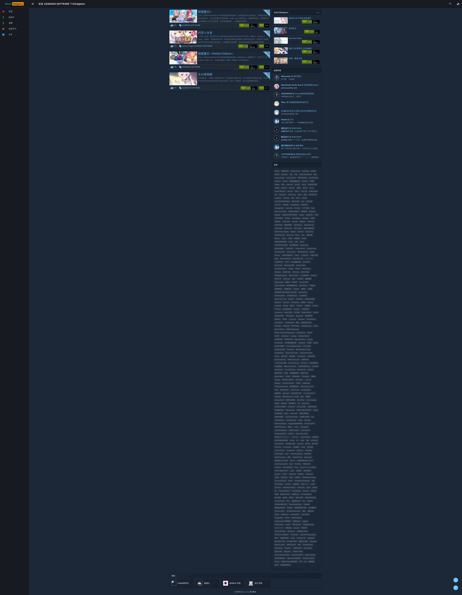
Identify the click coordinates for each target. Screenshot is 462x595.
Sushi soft (289, 208)
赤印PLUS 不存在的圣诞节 (300, 18)
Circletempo (279, 343)
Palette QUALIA (296, 518)
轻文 (315, 174)
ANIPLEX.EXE (279, 316)
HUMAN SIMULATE (281, 504)
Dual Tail (300, 232)
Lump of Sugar (187, 46)
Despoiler (288, 548)
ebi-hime (277, 181)
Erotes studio (313, 191)
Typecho (246, 592)
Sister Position (305, 437)
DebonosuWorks (300, 339)
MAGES (313, 171)
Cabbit (304, 238)
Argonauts (299, 316)
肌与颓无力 (292, 403)
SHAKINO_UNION (287, 380)
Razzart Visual (306, 312)
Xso (312, 417)
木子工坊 (278, 205)
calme (302, 242)
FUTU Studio (295, 326)
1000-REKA (305, 309)
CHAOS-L (299, 306)
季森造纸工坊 (296, 501)
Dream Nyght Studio (281, 471)
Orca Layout (287, 447)
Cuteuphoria (279, 518)
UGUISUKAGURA (310, 497)
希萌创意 (278, 221)
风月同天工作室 (280, 349)
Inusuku (310, 339)
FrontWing (305, 171)
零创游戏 (304, 211)
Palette (277, 184)
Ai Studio (278, 309)
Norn (312, 208)
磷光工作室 (295, 201)
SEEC (291, 477)
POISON (312, 285)
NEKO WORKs (302, 178)
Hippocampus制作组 (294, 558)
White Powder (293, 275)
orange (315, 410)
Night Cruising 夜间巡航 (289, 561)
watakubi (300, 444)
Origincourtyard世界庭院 (283, 521)
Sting (276, 258)
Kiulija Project (300, 265)
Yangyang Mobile (280, 433)
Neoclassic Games (306, 353)
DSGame (290, 508)
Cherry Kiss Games (305, 174)
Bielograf (278, 383)
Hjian (287, 454)
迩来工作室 (299, 497)
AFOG (303, 447)
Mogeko (291, 299)
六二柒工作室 (301, 407)
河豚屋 (303, 302)
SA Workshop (279, 353)
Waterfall (307, 504)
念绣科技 (307, 306)
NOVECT (295, 282)
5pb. (291, 174)
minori (311, 188)
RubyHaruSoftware (295, 504)
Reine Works (279, 370)
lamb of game (291, 178)
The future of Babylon (282, 534)
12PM (290, 238)
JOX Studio (299, 380)
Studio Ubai (309, 232)
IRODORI (284, 403)
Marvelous (290, 349)
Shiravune (290, 235)
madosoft (289, 184)
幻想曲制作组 (279, 410)
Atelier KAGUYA (280, 285)
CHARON (300, 279)
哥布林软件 (308, 316)
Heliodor (313, 491)
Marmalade (278, 228)
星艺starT (284, 477)
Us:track (315, 306)
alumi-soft (294, 413)
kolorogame (304, 427)
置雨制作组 (278, 289)
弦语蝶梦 (296, 447)
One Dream (294, 534)
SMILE (313, 376)
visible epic (309, 474)
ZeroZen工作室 (292, 541)
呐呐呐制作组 (294, 373)
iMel (292, 198)
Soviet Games (311, 319)
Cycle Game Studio (292, 417)
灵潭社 (312, 181)
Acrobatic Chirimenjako (308, 534)
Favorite (294, 221)
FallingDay (310, 538)
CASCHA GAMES (280, 407)
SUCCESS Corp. (292, 295)
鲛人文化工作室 (280, 541)
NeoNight (278, 326)
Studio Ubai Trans (280, 299)
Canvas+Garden (285, 258)
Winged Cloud (295, 171)
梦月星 (307, 444)
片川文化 (288, 484)
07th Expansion (280, 295)
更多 (318, 13)
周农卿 (310, 289)
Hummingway (311, 400)
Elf (275, 491)
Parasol (277, 380)
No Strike (297, 208)
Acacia (292, 440)
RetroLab (307, 420)
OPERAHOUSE (290, 444)
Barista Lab (285, 514)
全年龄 (277, 171)
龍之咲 (312, 252)
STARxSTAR (288, 339)
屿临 (299, 545)
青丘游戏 (310, 447)
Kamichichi (305, 403)
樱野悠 (288, 282)
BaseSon (277, 319)
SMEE (312, 218)
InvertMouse (296, 218)
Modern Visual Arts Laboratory (285, 333)
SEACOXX (304, 205)
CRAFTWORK (312, 407)
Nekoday (278, 396)
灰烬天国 (309, 201)
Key (296, 174)
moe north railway (302, 433)
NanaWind (306, 262)
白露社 (298, 188)
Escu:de (310, 501)
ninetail (304, 198)
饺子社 (290, 481)
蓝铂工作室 (278, 551)
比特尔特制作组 (280, 558)
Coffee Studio (279, 524)
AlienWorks (285, 336)
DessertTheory (297, 457)
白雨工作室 (314, 255)
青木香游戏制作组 (290, 343)
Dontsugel (313, 541)
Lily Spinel (314, 440)
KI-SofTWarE (279, 454)
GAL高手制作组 (285, 565)
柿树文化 (310, 511)
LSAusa (291, 269)
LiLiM (276, 565)
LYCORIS (297, 312)
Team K (292, 460)
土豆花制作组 (304, 275)
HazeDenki (299, 299)
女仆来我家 (205, 74)
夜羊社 (291, 497)
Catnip (297, 255)
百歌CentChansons (292, 329)
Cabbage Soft (279, 208)
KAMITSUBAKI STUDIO (303, 410)
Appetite (277, 215)
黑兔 (289, 457)
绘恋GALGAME (310, 299)
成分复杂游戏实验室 (281, 440)
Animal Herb (304, 282)
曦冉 (297, 322)
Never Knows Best (280, 211)
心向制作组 (303, 295)
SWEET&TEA (305, 272)
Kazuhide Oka (311, 248)
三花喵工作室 (297, 548)
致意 (293, 279)
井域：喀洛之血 (295, 58)
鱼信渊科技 (312, 508)
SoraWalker (301, 400)
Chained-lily (305, 514)
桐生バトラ (304, 484)
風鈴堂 (285, 497)
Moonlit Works (279, 329)
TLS (305, 561)
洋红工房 (304, 191)
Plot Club (298, 464)
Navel (298, 198)
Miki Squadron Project (303, 349)
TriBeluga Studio (308, 524)
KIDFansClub (296, 524)
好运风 (288, 524)
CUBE (286, 373)
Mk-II (276, 538)
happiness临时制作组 (295, 423)
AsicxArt (290, 191)
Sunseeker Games (280, 269)
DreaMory (305, 218)
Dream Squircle (310, 555)
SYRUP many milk (293, 359)
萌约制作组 (295, 376)
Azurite (277, 561)
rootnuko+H (279, 312)
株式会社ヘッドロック (282, 437)
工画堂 (277, 188)
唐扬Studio (295, 494)
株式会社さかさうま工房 (291, 396)
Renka (297, 235)
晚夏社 (308, 396)
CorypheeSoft (289, 322)
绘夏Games (296, 521)
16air (276, 390)
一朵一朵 (308, 380)
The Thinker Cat (290, 370)
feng (303, 235)
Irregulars (301, 319)
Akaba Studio (279, 376)
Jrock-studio (301, 356)
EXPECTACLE (291, 545)
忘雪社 (288, 376)
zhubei (277, 356)
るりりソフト (279, 528)
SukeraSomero (309, 225)
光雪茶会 (301, 474)
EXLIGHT (315, 444)
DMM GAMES (279, 417)
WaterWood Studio (289, 487)
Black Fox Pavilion (290, 366)
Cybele (300, 420)
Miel (283, 184)
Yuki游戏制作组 (296, 262)
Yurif (291, 464)
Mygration (287, 551)
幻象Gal (299, 471)
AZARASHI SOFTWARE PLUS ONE (286, 292)
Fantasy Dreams (284, 491)
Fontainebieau (296, 491)
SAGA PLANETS (294, 211)
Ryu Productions (280, 359)
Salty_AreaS (278, 548)
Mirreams (300, 450)
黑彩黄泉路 (288, 225)
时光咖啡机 (278, 366)
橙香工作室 (304, 373)
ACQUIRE (292, 356)
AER (307, 440)
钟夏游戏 (311, 561)
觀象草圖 (308, 279)
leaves (316, 343)
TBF (300, 561)
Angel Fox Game (280, 457)
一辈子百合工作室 (280, 363)
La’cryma (297, 309)
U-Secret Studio (280, 501)
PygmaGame (279, 282)
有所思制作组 (287, 309)
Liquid (284, 238)
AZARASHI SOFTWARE (191, 25)
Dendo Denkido (306, 494)
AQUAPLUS (312, 194)
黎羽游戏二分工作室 (281, 460)
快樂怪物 (278, 393)
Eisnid (293, 538)
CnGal (313, 484)
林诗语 (315, 487)
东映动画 (315, 437)
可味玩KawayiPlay (281, 275)
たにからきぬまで (309, 393)
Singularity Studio (308, 558)
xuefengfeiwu (295, 514)
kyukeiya (293, 336)
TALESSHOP (279, 262)
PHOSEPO (308, 450)
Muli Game (291, 531)
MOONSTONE (312, 184)
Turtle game (295, 302)
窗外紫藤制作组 (292, 285)
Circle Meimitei (291, 420)
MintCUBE (308, 454)
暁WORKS (309, 215)
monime (313, 275)
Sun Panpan (308, 548)
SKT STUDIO (279, 484)
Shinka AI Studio (280, 531)
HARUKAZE (278, 225)
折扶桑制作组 (294, 386)
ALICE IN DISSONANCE (282, 201)
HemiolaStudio (288, 467)
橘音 (304, 511)
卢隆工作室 (306, 464)
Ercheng (310, 302)
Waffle (285, 319)
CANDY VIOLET (294, 430)
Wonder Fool (301, 538)
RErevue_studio (280, 545)
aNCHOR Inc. (303, 285)
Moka (308, 487)
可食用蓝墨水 (313, 363)
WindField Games (280, 423)
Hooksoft (278, 467)
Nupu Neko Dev (298, 258)
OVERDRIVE (289, 248)
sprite (299, 194)
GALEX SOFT (284, 390)
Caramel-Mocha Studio (293, 346)
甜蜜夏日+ (204, 11)
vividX (296, 427)
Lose (302, 201)
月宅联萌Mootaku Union (305, 460)
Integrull (305, 521)
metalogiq (292, 474)
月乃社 (284, 474)
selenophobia (279, 400)
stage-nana (307, 457)
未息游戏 (297, 238)
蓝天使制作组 (294, 245)
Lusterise (286, 198)
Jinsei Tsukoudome (281, 464)
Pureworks (291, 407)
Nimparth (278, 302)
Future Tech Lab (294, 363)
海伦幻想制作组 (309, 228)
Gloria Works (301, 370)
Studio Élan (278, 265)
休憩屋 (277, 336)
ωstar (302, 440)
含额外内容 (285, 171)
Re (297, 440)
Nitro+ (297, 191)
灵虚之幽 (286, 326)
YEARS (298, 383)
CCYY (287, 262)
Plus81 (298, 269)
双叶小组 (296, 272)
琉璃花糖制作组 (295, 181)
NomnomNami (280, 511)
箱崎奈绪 (309, 235)
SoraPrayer (286, 221)
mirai (316, 215)
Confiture (278, 487)
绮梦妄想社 (306, 383)
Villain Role (301, 487)
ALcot (290, 242)
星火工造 (286, 302)
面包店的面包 (279, 248)
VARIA (277, 477)
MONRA (297, 477)
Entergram (282, 194)
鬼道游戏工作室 (306, 322)
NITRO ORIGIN (303, 413)
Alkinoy (277, 238)
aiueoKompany (306, 326)
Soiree (286, 413)
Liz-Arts (315, 312)
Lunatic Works (300, 248)
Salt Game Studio (288, 383)
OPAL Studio (290, 316)
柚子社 (305, 188)
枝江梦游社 (307, 471)
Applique (302, 221)
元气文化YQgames (281, 430)
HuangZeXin (279, 322)
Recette (285, 306)
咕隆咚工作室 (303, 541)
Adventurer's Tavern (307, 386)
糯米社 (290, 427)
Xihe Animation (310, 423)
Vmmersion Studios (281, 386)
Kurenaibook (303, 292)
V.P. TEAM (306, 208)
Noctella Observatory (293, 511)
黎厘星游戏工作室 (300, 508)
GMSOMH (296, 484)
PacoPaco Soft (280, 252)
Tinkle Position (279, 450)
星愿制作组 (287, 289)
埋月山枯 (278, 272)
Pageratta (301, 343)
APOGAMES (278, 339)
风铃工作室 (288, 312)
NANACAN (305, 359)
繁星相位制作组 (280, 508)
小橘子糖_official (302, 531)
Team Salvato (279, 444)
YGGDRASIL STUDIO (281, 245)
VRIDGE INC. (287, 272)
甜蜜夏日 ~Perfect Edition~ (215, 53)
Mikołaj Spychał (303, 252)
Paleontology (290, 410)
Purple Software (280, 191)
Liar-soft (291, 188)
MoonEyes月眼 (289, 265)
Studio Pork (304, 245)
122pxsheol (305, 376)
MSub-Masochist (280, 427)
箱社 (302, 396)
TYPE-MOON (279, 218)
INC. (288, 501)
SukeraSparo (298, 225)
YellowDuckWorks (296, 454)
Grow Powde (295, 390)
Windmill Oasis (308, 545)
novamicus (292, 319)
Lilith (296, 242)
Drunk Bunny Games (309, 477)
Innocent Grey (313, 178)
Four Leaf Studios (280, 481)
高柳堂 (303, 289)
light (313, 481)
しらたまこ (295, 437)
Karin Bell (315, 366)
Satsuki (309, 333)
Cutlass (293, 232)
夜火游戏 (278, 497)
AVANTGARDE (279, 346)
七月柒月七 (304, 255)
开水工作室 (307, 346)
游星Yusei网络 (290, 400)
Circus (304, 184)
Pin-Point (304, 363)
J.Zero (292, 471)
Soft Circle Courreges (281, 232)
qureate (284, 181)
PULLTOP (305, 181)
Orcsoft (297, 184)
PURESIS (304, 528)
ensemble (278, 306)
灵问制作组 (311, 356)
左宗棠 (309, 343)
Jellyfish (291, 433)
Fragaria (296, 289)
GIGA (305, 194)
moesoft (296, 528)
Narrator (284, 188)
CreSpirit (310, 370)
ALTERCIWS (278, 413)
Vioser (316, 326)
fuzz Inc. (277, 255)
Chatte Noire (301, 333)
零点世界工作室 (296, 393)
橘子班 (277, 174)
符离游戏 (288, 528)
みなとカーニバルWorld (307, 467)
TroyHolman (291, 450)
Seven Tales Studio (292, 353)
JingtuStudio (295, 205)
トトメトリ (308, 258)
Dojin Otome (306, 269)
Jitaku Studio (291, 252)
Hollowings (292, 194)
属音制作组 (278, 373)
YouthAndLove (279, 420)
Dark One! (312, 211)
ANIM (276, 494)
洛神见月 (292, 28)
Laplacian (278, 198)
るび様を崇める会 (304, 366)
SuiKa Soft (286, 279)
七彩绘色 (286, 205)
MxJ (304, 501)
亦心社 (287, 518)
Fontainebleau (306, 390)
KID (276, 194)
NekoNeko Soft (280, 235)
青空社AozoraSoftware (302, 481)
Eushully (306, 491)
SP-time (287, 218)
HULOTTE (278, 279)
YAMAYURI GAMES (281, 242)
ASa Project (298, 228)
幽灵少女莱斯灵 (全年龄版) (300, 48)
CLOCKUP (311, 221)
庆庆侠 (277, 403)
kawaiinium (288, 228)
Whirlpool (284, 174)
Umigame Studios (297, 555)
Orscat (277, 514)
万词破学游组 (284, 538)
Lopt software (305, 430)
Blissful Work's (285, 494)
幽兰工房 (284, 356)
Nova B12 (278, 447)
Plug (296, 467)
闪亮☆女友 (205, 32)
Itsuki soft (286, 393)
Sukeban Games (304, 336)
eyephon (277, 474)
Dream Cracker (298, 551)
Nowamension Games (282, 555)
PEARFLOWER (304, 417)
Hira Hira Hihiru (295, 38)
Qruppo (301, 215)
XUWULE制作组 (287, 255)
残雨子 (292, 306)
